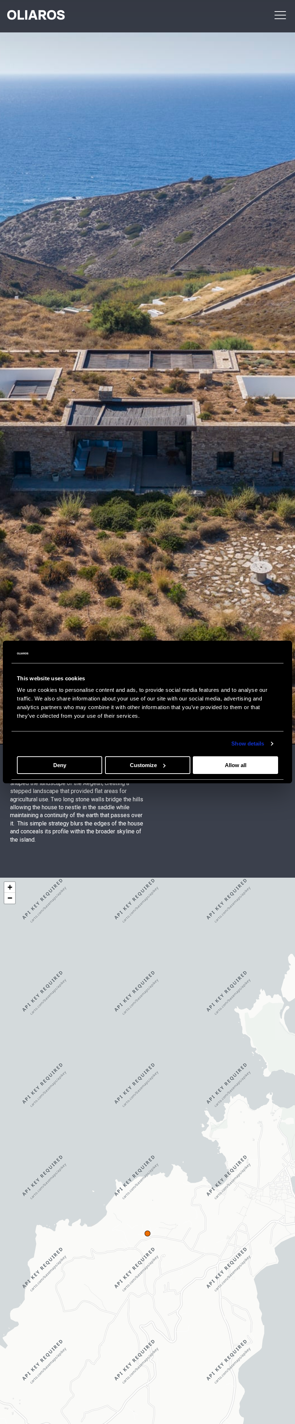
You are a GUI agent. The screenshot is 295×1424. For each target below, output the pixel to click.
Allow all (235, 765)
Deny (59, 765)
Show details (247, 743)
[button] (280, 15)
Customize (143, 765)
